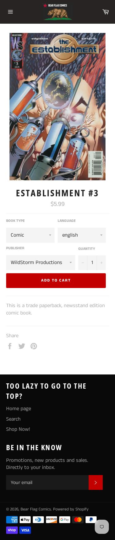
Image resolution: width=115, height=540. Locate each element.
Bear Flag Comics (36, 509)
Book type (15, 220)
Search (13, 419)
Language (67, 220)
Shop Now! (18, 429)
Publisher (15, 248)
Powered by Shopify (71, 509)
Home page (18, 408)
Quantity (86, 248)
